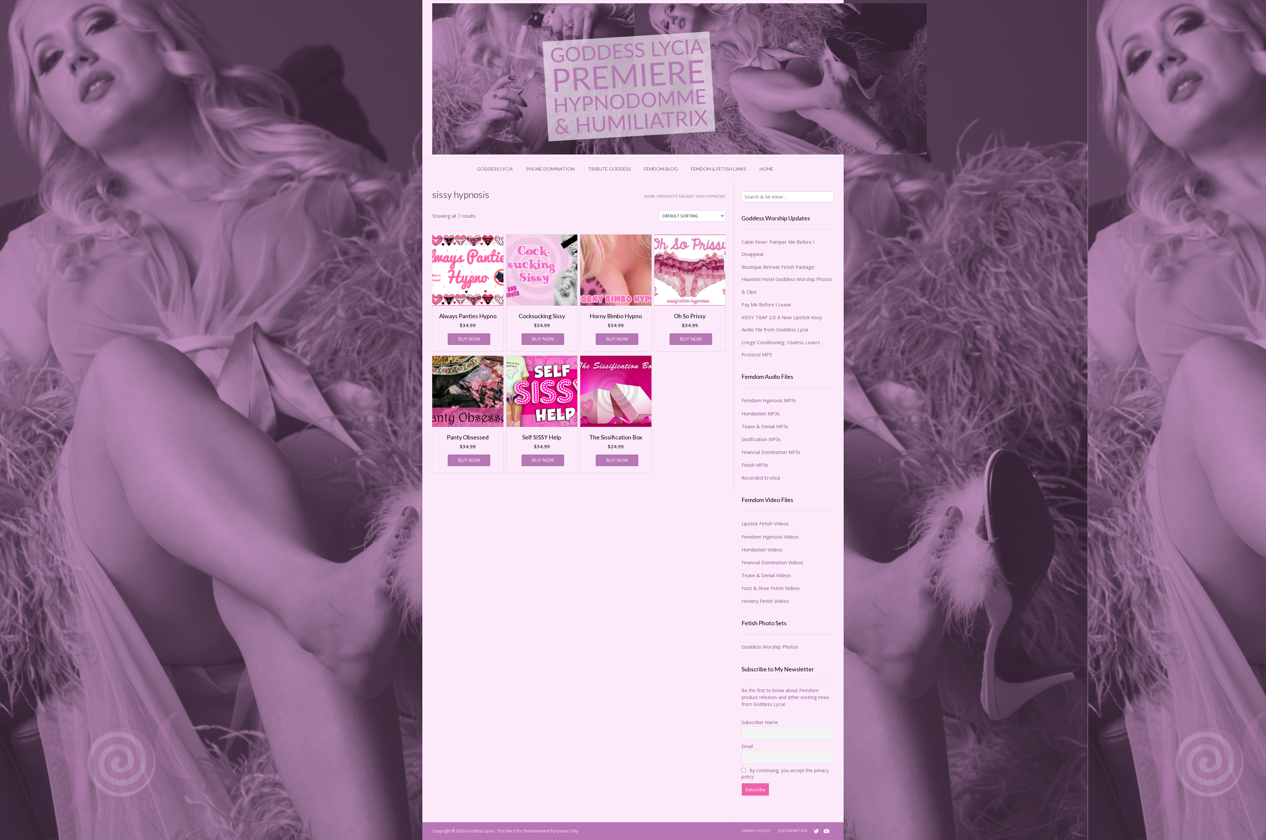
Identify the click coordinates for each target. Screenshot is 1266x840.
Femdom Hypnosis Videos (770, 536)
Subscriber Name (759, 722)
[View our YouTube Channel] (826, 831)
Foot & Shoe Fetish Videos (770, 588)
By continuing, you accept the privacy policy (785, 773)
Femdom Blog (661, 169)
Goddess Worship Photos (769, 646)
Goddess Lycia (495, 169)
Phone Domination (550, 169)
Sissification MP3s (761, 439)
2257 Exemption (792, 830)
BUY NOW (469, 339)
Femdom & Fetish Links (718, 169)
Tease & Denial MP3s (764, 426)
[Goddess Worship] (679, 78)
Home (766, 169)
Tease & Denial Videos (766, 575)
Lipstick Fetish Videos (765, 523)
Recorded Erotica (760, 477)
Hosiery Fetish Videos (765, 601)
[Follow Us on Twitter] (816, 831)
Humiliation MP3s (760, 413)
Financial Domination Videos (772, 562)
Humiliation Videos (761, 549)
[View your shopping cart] (788, 169)
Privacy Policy (756, 830)
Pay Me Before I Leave (766, 304)
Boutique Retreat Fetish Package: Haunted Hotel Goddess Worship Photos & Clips (786, 279)
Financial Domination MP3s (770, 452)
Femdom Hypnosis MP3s (768, 400)
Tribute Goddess (609, 169)
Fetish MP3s (754, 465)
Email (747, 746)
